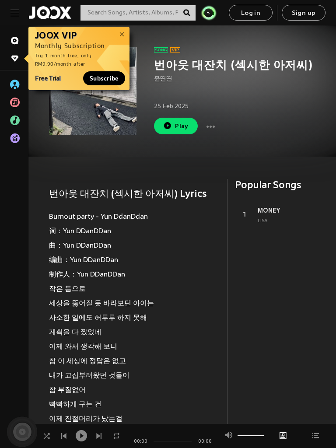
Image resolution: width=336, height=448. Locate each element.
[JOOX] (50, 12)
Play (182, 126)
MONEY (269, 210)
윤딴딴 (163, 79)
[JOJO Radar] (208, 12)
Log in (250, 13)
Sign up (304, 13)
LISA (263, 221)
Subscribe (104, 78)
